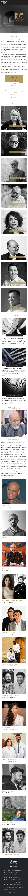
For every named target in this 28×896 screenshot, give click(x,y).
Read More (8, 345)
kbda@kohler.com (10, 889)
